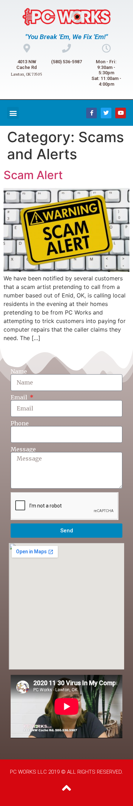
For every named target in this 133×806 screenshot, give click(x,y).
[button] (13, 113)
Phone (20, 423)
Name (19, 371)
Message (23, 449)
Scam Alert (33, 175)
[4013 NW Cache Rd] (26, 48)
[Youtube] (120, 113)
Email (20, 397)
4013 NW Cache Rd (26, 64)
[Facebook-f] (91, 113)
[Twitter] (106, 113)
